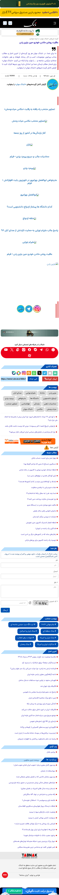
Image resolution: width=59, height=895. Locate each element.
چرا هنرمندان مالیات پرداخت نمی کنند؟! (41, 499)
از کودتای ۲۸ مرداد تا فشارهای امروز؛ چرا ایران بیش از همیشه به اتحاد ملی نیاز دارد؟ (30, 419)
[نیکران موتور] (29, 333)
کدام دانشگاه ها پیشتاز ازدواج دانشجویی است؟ (29, 207)
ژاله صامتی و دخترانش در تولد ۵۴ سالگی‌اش (39, 794)
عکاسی (40, 409)
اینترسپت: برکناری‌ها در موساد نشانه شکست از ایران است (35, 733)
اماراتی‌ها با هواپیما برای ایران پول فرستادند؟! (38, 829)
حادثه (42, 393)
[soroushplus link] (29, 350)
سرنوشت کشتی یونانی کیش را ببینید (41, 818)
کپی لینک (33, 379)
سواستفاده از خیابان (48, 771)
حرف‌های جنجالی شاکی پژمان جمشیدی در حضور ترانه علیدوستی (32, 783)
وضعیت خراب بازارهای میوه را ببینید (42, 812)
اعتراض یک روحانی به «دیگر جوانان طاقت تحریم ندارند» (34, 824)
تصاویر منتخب (11, 404)
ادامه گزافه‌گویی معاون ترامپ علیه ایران (41, 674)
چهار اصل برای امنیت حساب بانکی (43, 458)
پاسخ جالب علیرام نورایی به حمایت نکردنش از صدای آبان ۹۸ (29, 230)
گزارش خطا (54, 447)
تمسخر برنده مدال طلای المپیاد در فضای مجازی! (38, 788)
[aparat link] (29, 355)
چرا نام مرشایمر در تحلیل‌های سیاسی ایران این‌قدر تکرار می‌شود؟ (32, 432)
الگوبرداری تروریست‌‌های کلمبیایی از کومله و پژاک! (38, 727)
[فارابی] (29, 32)
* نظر (56, 582)
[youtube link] (6, 350)
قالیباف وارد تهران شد (48, 686)
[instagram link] (24, 350)
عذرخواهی (22, 398)
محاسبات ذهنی (50, 404)
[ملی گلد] (29, 4)
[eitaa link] (18, 350)
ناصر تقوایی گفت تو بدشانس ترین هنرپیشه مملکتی (36, 847)
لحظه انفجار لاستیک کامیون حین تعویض (41, 522)
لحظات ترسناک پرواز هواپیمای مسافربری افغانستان (36, 806)
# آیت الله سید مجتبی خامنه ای (23, 624)
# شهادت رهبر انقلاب (25, 637)
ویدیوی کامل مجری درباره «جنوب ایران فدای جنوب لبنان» (34, 765)
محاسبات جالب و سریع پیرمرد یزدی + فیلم (29, 157)
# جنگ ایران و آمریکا (48, 637)
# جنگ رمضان (25, 644)
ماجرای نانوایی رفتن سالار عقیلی (44, 511)
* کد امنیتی (53, 601)
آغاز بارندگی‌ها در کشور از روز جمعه (30, 133)
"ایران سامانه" (24, 875)
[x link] (12, 350)
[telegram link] (41, 350)
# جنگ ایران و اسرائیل (28, 631)
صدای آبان (17, 393)
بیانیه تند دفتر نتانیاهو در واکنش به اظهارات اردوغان (37, 739)
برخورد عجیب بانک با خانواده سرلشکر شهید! (39, 835)
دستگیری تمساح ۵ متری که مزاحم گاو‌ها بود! (40, 464)
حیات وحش (51, 409)
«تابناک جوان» (20, 84)
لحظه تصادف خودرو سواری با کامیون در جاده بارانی (37, 470)
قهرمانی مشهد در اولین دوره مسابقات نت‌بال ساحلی (37, 680)
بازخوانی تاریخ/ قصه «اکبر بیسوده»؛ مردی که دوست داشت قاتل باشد (30, 426)
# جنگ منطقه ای (49, 631)
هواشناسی (25, 404)
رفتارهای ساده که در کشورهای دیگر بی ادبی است (38, 534)
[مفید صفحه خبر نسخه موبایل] (29, 12)
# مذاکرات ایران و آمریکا (46, 644)
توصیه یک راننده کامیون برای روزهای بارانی (40, 540)
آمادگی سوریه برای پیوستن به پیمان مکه (41, 704)
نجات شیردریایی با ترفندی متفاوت (43, 487)
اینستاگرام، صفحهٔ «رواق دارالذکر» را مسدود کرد (39, 663)
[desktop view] (10, 23)
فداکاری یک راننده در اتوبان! (46, 528)
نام (57, 560)
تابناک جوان (28, 409)
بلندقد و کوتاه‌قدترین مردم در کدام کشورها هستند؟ (37, 481)
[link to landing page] (30, 23)
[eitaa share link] (28, 373)
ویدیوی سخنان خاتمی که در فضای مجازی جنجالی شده (35, 777)
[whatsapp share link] (34, 373)
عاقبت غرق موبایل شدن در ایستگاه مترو (41, 505)
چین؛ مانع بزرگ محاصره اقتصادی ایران (42, 698)
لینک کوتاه (52, 379)
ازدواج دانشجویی (49, 398)
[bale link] (35, 350)
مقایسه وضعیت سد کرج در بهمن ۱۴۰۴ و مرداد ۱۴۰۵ (37, 657)
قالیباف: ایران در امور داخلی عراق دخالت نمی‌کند (38, 709)
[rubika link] (53, 350)
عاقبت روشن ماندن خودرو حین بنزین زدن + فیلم (29, 254)
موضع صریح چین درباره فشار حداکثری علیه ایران (38, 715)
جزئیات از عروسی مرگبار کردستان (44, 517)
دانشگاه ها (34, 398)
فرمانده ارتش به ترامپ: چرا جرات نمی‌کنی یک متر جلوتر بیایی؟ (33, 668)
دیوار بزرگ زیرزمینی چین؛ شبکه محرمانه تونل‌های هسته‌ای (34, 841)
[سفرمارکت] (29, 441)
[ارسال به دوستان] (50, 373)
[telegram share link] (44, 373)
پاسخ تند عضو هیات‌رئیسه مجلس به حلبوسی (39, 692)
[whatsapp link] (47, 350)
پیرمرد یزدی (9, 398)
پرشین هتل (51, 752)
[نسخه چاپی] (55, 373)
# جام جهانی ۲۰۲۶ (48, 624)
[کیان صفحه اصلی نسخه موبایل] (29, 891)
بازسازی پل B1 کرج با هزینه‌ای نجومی (43, 721)
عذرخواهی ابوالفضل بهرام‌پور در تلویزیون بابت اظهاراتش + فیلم (29, 182)
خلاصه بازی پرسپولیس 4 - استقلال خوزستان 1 (38, 800)
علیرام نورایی (31, 393)
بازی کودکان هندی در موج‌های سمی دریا (41, 476)
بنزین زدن (52, 393)
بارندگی (37, 404)
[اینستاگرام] (23, 372)
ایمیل (55, 571)
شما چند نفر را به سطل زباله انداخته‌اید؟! (41, 493)
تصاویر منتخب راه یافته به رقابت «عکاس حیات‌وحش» (29, 109)
